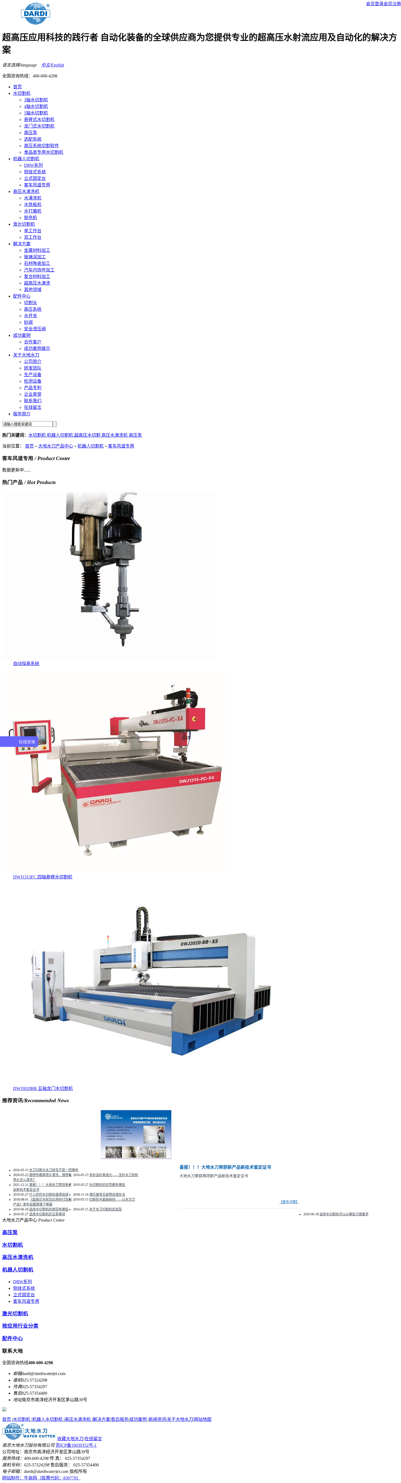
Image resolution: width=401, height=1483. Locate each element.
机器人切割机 (26, 158)
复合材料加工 (37, 276)
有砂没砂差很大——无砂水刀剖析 (113, 1175)
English (57, 65)
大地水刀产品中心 (55, 446)
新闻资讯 (157, 1419)
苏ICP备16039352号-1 (76, 1445)
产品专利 (32, 387)
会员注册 (392, 3)
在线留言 (32, 407)
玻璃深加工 (35, 257)
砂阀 (28, 322)
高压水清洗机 (26, 191)
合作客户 (32, 342)
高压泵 (30, 132)
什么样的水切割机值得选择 (48, 1195)
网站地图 (202, 1419)
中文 (45, 65)
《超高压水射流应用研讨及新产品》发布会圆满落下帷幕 (42, 1202)
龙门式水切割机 (39, 126)
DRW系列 (33, 165)
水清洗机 (32, 198)
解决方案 (22, 243)
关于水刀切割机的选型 (105, 1209)
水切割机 (22, 93)
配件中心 (22, 296)
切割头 (30, 302)
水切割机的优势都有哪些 (107, 1185)
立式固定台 (35, 178)
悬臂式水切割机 (39, 119)
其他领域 (32, 289)
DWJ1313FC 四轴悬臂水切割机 (42, 877)
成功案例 (22, 335)
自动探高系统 (26, 663)
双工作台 (32, 237)
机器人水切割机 (48, 1419)
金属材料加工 (37, 250)
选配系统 (32, 139)
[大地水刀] (35, 23)
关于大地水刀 (26, 355)
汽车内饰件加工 (39, 270)
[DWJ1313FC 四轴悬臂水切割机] (115, 871)
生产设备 (32, 374)
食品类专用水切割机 (43, 152)
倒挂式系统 (35, 172)
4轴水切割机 (36, 106)
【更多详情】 (289, 1202)
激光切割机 (24, 224)
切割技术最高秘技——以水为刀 (112, 1199)
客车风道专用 (37, 185)
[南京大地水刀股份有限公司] (29, 1438)
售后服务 (119, 1419)
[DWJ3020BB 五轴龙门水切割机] (154, 1083)
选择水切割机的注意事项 (47, 1214)
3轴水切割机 (36, 100)
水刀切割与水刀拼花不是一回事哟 (53, 1170)
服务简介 (22, 414)
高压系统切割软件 (41, 145)
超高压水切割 (87, 435)
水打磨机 (32, 211)
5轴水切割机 (36, 113)
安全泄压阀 (35, 329)
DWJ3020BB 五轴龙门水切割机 (43, 1088)
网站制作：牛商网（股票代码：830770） (41, 1478)
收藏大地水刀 (70, 1438)
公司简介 (32, 361)
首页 (17, 86)
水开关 (30, 315)
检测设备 (32, 381)
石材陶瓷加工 (37, 263)
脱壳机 (30, 217)
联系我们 (32, 400)
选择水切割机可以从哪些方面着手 (344, 1214)
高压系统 (32, 309)
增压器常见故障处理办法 (107, 1195)
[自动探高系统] (109, 658)
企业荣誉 (32, 394)
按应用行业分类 (20, 1326)
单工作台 (32, 230)
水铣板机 (32, 204)
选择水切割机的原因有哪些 (48, 1209)
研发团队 (32, 368)
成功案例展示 (37, 348)
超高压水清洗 (37, 283)
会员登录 (375, 3)
